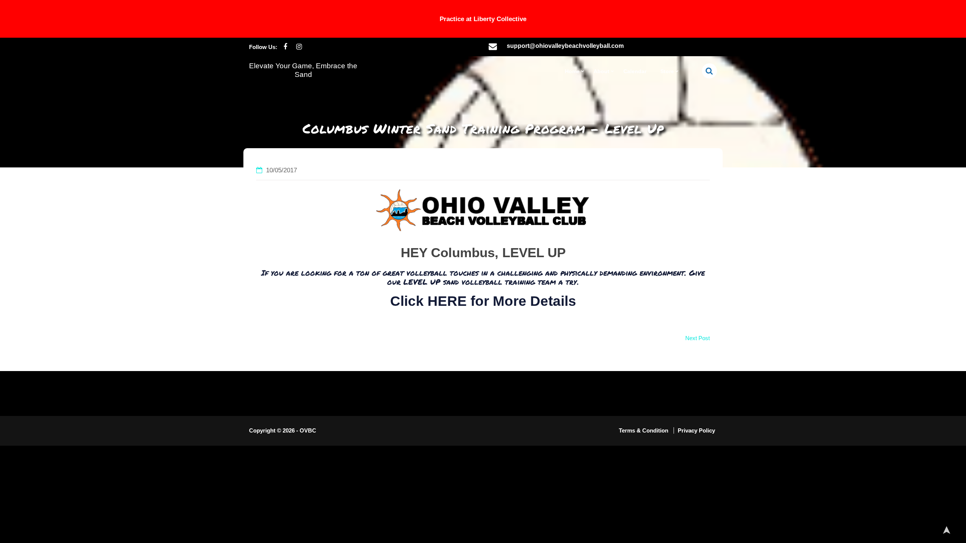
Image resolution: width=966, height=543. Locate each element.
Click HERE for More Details (483, 301)
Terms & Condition (644, 430)
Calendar (634, 71)
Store (667, 71)
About (601, 71)
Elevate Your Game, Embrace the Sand (303, 70)
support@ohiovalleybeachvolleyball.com (565, 46)
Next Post (697, 338)
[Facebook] (285, 47)
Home (572, 71)
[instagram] (299, 47)
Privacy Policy (696, 430)
